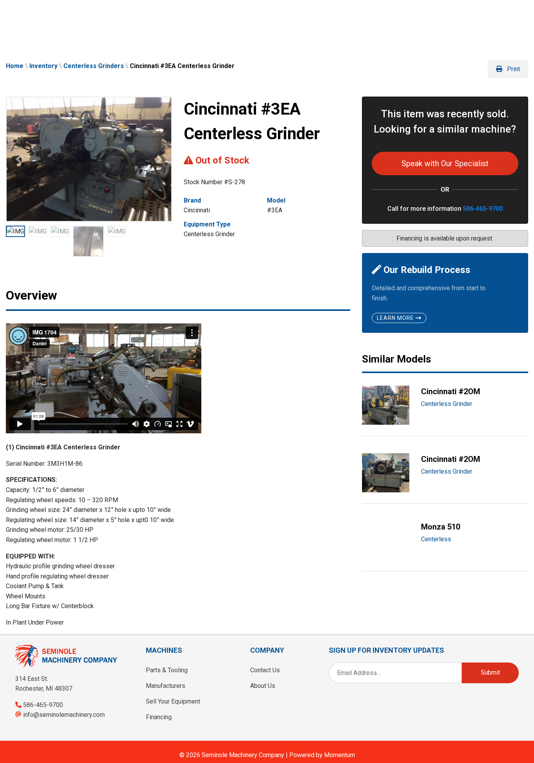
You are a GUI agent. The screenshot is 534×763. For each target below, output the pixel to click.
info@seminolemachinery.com (64, 714)
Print (512, 69)
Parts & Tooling (167, 670)
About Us (262, 685)
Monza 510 (440, 526)
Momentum (339, 755)
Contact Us (265, 670)
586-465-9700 (483, 208)
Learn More (396, 318)
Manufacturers (165, 685)
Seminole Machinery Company (243, 755)
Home (14, 66)
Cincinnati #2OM (450, 391)
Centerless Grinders (93, 66)
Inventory (43, 66)
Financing (159, 717)
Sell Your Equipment (173, 701)
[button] (18, 159)
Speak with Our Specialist (445, 163)
